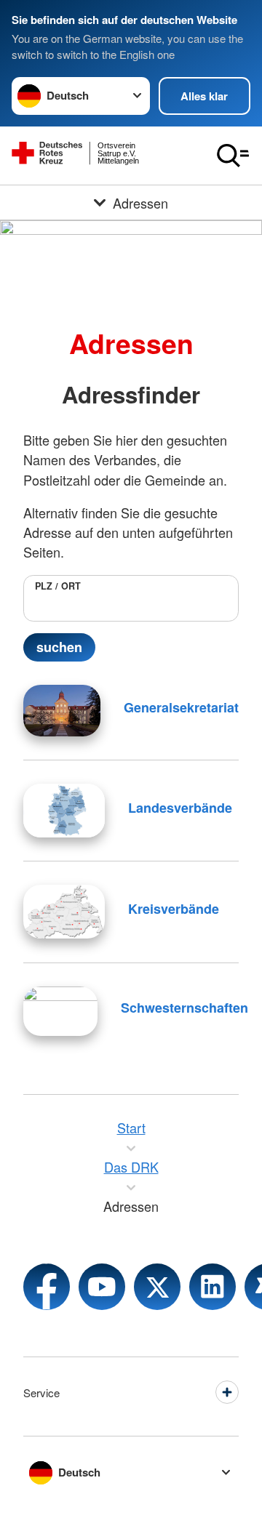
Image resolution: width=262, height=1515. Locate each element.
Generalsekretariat (181, 707)
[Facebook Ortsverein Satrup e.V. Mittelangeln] (46, 1286)
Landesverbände (180, 807)
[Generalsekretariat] (61, 710)
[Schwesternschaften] (60, 1011)
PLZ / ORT (58, 585)
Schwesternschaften (184, 1007)
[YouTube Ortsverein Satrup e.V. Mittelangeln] (102, 1286)
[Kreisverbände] (64, 912)
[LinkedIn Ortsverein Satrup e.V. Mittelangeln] (212, 1286)
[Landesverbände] (64, 810)
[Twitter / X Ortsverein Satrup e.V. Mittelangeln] (157, 1286)
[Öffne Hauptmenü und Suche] (232, 155)
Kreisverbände (173, 908)
